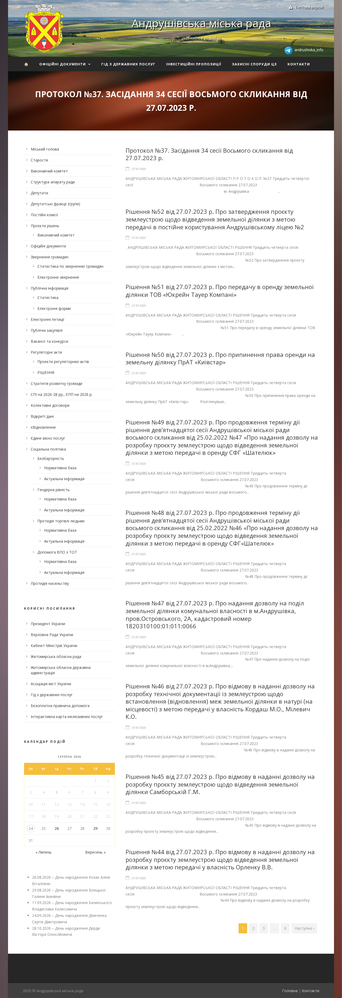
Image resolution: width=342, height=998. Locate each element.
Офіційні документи (62, 64)
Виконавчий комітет (49, 170)
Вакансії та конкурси (49, 341)
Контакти (298, 64)
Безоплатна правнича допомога (60, 705)
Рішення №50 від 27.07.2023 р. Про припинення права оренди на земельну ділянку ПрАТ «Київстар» (220, 358)
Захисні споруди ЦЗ (254, 64)
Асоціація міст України (51, 683)
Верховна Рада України (52, 634)
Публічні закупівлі (47, 330)
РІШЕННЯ (45, 372)
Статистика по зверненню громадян (70, 266)
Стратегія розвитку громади (56, 383)
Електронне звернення (58, 277)
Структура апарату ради (53, 181)
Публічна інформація (49, 288)
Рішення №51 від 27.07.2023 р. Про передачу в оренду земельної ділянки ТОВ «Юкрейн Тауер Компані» (220, 290)
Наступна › (304, 928)
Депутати (39, 192)
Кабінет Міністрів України (54, 645)
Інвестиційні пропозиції (193, 64)
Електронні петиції (47, 319)
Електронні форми (54, 308)
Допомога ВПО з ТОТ (57, 552)
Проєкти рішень (45, 225)
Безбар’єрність (50, 458)
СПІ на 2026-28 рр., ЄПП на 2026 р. (61, 394)
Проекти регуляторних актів (63, 361)
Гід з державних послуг (128, 64)
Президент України (48, 623)
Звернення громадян (49, 256)
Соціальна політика (48, 449)
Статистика (48, 297)
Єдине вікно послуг (48, 438)
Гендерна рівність (53, 489)
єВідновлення (43, 427)
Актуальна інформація (64, 478)
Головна (290, 990)
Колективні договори (50, 405)
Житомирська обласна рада (56, 656)
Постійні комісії (44, 214)
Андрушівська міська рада (201, 22)
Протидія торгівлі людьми (60, 520)
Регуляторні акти (46, 352)
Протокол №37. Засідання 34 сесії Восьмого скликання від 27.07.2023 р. (209, 154)
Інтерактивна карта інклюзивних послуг (67, 716)
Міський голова (45, 149)
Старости (39, 160)
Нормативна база (60, 467)
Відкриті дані (42, 416)
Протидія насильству (50, 583)
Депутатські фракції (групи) (55, 203)
